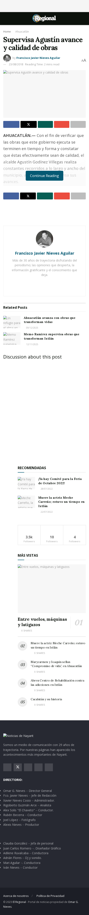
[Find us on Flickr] (49, 767)
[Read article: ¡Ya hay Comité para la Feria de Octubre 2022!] (26, 483)
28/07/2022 (46, 488)
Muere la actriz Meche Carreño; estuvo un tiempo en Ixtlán (61, 502)
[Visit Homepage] (44, 18)
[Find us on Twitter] (18, 767)
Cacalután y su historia (46, 699)
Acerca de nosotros (16, 896)
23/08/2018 (16, 64)
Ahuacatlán (22, 31)
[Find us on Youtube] (38, 767)
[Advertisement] (44, 5)
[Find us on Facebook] (7, 767)
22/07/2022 (46, 511)
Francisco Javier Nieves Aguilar (38, 58)
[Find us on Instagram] (28, 767)
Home (7, 31)
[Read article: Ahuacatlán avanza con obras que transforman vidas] (12, 322)
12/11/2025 (31, 344)
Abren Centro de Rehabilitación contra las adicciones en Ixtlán (57, 682)
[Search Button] (84, 18)
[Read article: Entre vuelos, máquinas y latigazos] (52, 588)
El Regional (19, 902)
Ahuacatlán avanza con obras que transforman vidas (49, 320)
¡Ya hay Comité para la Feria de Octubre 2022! (60, 481)
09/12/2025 (31, 327)
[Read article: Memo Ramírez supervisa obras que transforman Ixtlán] (12, 338)
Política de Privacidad (50, 896)
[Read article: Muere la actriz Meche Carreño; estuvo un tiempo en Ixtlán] (26, 502)
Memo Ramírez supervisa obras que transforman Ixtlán (51, 336)
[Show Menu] (5, 18)
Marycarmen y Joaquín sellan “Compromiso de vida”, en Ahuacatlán (56, 664)
